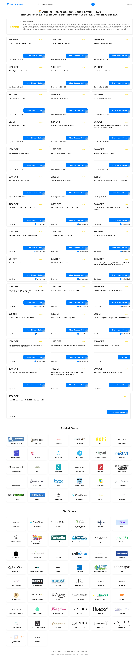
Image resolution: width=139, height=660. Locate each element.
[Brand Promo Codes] (14, 4)
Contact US (55, 651)
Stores (129, 4)
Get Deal (124, 357)
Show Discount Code (34, 55)
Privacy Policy (66, 651)
